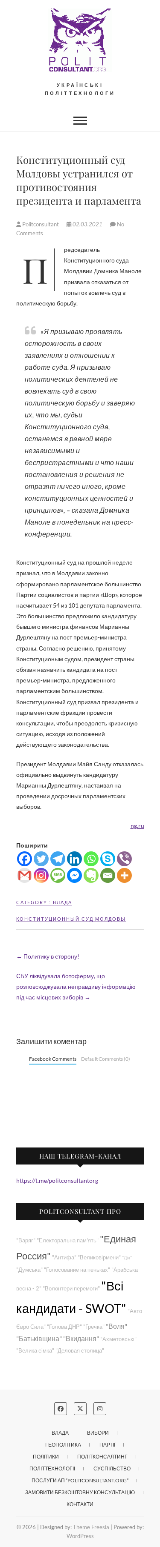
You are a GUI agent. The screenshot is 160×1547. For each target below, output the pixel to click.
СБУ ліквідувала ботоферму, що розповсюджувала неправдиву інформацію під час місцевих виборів (76, 986)
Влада (62, 902)
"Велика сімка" (35, 1350)
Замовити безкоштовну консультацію (80, 1492)
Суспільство (112, 1468)
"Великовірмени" (99, 1257)
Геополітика (63, 1444)
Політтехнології (52, 1468)
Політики (46, 1456)
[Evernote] (91, 875)
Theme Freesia (91, 1527)
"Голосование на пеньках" (77, 1270)
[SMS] (57, 875)
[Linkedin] (74, 858)
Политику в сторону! (47, 956)
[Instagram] (41, 875)
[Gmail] (24, 875)
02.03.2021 (87, 224)
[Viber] (124, 858)
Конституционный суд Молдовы (71, 919)
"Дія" (127, 1257)
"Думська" (29, 1270)
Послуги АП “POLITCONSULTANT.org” (80, 1480)
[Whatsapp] (91, 858)
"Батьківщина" (39, 1338)
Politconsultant (40, 224)
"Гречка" (94, 1327)
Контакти (80, 1504)
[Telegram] (57, 858)
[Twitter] (41, 858)
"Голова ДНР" (64, 1327)
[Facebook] (24, 858)
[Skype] (107, 858)
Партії (107, 1444)
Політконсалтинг (102, 1456)
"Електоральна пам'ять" (68, 1240)
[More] (124, 875)
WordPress (80, 1536)
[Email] (107, 875)
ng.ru (137, 825)
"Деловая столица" (79, 1350)
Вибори (98, 1433)
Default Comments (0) (105, 1059)
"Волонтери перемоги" (71, 1288)
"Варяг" (25, 1240)
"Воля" (116, 1326)
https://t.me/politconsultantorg (57, 1180)
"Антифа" (64, 1257)
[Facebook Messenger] (74, 875)
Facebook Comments (52, 1059)
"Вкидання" (81, 1338)
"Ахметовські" (118, 1339)
